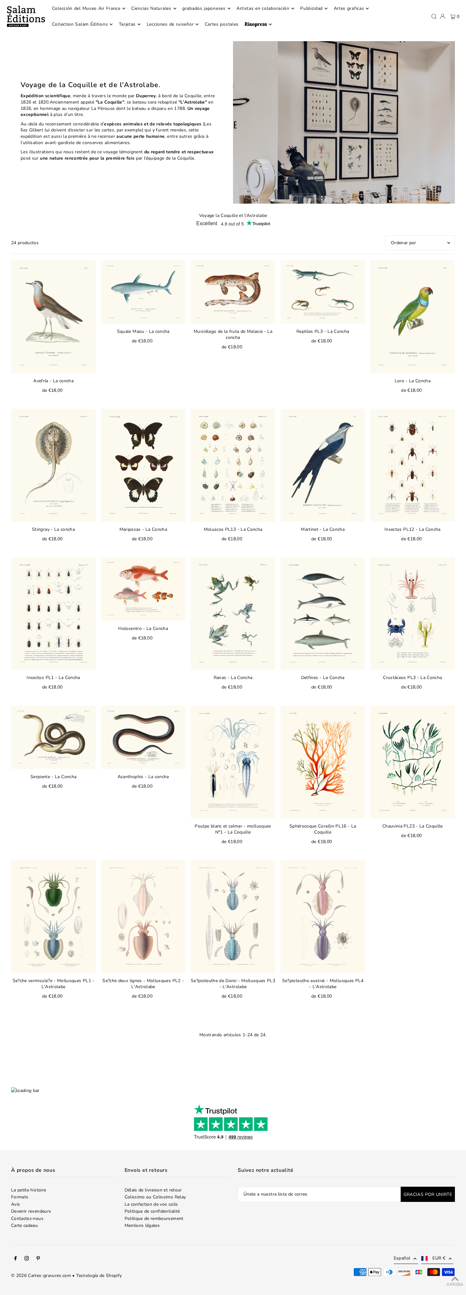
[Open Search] (434, 16)
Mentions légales (142, 1225)
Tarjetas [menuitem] (127, 24)
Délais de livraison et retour (153, 1190)
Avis (15, 1204)
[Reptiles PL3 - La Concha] (323, 292)
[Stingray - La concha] (53, 465)
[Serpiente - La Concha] (53, 737)
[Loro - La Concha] (412, 316)
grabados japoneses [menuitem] (204, 8)
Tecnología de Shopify (99, 1276)
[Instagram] (26, 1259)
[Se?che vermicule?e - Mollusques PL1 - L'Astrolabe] (53, 916)
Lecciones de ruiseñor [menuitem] (170, 24)
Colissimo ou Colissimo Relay (155, 1197)
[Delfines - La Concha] (323, 613)
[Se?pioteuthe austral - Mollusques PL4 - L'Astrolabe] (323, 916)
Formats (19, 1197)
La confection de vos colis (151, 1204)
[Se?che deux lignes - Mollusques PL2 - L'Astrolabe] (143, 916)
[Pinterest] (38, 1259)
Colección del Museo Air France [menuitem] (86, 8)
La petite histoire (28, 1190)
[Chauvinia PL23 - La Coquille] (412, 762)
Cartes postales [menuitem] (222, 24)
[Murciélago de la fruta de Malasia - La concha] (233, 292)
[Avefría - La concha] (53, 316)
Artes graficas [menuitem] (349, 8)
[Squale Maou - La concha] (143, 292)
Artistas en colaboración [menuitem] (262, 8)
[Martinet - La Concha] (323, 465)
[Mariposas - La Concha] (143, 465)
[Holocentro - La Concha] (143, 588)
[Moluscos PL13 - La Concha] (233, 465)
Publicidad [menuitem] (311, 8)
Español (402, 1258)
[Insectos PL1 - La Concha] (53, 613)
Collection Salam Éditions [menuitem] (80, 24)
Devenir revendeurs (31, 1211)
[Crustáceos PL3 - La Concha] (412, 613)
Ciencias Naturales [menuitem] (151, 8)
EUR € (438, 1258)
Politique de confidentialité (152, 1211)
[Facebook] (15, 1259)
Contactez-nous (27, 1219)
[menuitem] (258, 24)
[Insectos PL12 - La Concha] (412, 465)
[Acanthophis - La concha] (143, 737)
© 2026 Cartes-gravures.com (41, 1276)
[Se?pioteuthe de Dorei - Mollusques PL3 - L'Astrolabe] (233, 916)
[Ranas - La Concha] (233, 613)
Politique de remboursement (154, 1219)
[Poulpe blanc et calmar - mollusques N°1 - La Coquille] (233, 762)
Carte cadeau (24, 1225)
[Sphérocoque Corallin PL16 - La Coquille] (323, 762)
